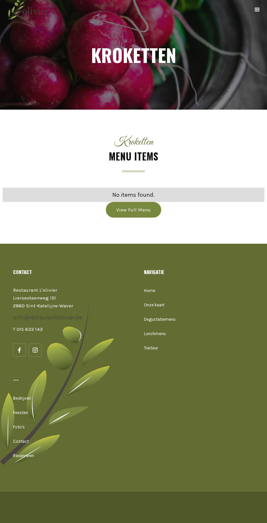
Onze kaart (154, 304)
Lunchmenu (155, 333)
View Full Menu (133, 210)
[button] (257, 10)
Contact (21, 441)
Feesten (20, 412)
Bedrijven (22, 398)
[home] (32, 10)
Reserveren (23, 455)
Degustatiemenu (160, 319)
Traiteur (151, 348)
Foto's (19, 426)
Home (149, 290)
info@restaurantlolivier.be (47, 317)
